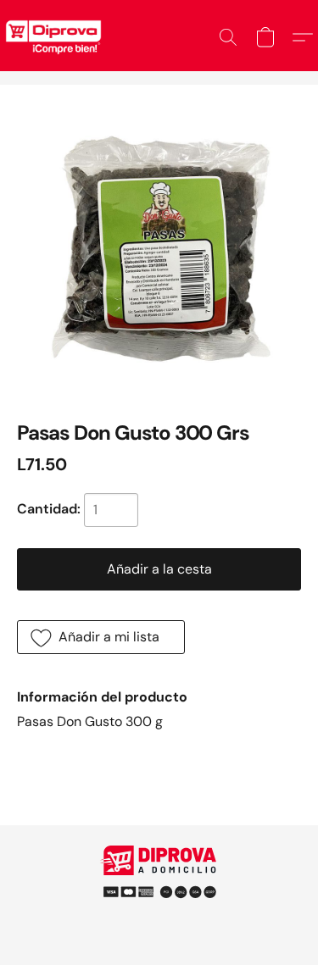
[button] (228, 37)
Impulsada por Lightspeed (159, 914)
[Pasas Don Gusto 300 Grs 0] (159, 243)
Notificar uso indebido (159, 884)
